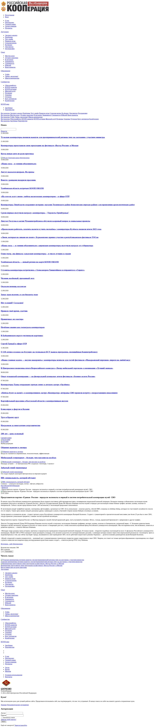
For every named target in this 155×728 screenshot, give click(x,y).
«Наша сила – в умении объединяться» (18, 164)
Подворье (8, 93)
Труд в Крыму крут (10, 417)
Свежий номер (10, 24)
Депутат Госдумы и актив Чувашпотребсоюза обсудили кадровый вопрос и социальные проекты (45, 221)
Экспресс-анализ (11, 35)
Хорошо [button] (4, 705)
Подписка (8, 28)
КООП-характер (11, 87)
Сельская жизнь (10, 43)
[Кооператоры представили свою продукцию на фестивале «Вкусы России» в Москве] (32, 563)
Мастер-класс (10, 56)
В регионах (9, 60)
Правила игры (10, 41)
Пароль (3, 715)
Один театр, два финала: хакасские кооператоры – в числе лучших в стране (36, 254)
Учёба (7, 74)
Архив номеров (10, 26)
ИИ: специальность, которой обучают (18, 478)
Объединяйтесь (10, 85)
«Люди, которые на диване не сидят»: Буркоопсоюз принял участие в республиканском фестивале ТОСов (49, 237)
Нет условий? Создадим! (12, 303)
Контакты (8, 677)
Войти (3, 721)
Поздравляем (9, 49)
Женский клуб (10, 91)
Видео (7, 669)
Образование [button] (5, 71)
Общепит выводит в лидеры (14, 447)
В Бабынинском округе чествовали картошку (22, 335)
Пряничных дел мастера (12, 319)
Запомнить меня (9, 717)
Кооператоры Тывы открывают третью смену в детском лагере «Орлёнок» (35, 384)
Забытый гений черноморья (14, 468)
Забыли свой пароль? (8, 719)
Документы (9, 47)
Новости (4, 131)
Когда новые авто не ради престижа (17, 154)
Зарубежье (9, 108)
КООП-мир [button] (5, 104)
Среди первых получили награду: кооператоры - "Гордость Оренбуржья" (35, 213)
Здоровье (8, 95)
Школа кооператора (12, 78)
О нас (7, 20)
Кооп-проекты (10, 67)
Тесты (7, 667)
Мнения (8, 671)
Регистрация (9, 15)
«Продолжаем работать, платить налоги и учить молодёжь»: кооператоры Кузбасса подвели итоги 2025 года (51, 229)
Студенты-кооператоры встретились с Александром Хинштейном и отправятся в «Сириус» (43, 270)
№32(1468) (5, 441)
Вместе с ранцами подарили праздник (18, 180)
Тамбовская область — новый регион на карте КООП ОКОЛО (30, 262)
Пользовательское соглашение (18, 705)
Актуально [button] (5, 32)
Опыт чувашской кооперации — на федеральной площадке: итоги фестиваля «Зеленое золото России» (48, 376)
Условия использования (13, 675)
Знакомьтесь (9, 61)
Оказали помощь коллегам (13, 286)
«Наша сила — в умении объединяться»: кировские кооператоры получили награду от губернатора (47, 245)
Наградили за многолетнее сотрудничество (20, 425)
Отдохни (8, 97)
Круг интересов (10, 99)
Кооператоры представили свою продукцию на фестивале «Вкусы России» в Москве (39, 145)
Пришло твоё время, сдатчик (14, 311)
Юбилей (8, 65)
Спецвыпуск (9, 63)
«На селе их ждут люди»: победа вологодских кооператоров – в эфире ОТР (35, 196)
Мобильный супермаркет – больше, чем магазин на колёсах (28, 458)
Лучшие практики (11, 58)
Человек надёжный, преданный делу (17, 278)
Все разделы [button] (5, 113)
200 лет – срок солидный (12, 434)
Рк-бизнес (8, 45)
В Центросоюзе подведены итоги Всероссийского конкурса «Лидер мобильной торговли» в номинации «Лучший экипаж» (57, 368)
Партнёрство (9, 110)
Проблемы (9, 37)
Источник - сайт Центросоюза (12, 544)
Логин (3, 713)
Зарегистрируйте (21, 725)
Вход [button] (7, 17)
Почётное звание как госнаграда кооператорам (22, 327)
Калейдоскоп (9, 101)
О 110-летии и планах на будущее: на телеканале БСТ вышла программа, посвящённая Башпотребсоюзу (49, 352)
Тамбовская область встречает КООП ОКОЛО (22, 188)
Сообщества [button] (5, 82)
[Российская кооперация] (25, 11)
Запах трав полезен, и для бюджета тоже (19, 294)
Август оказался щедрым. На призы (17, 172)
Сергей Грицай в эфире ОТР (14, 344)
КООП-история (10, 89)
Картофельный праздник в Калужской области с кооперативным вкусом (34, 401)
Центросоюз (9, 22)
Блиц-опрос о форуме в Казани (15, 409)
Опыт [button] (3, 52)
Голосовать (8, 551)
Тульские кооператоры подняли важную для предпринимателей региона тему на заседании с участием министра (53, 137)
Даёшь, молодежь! (11, 76)
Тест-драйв (9, 39)
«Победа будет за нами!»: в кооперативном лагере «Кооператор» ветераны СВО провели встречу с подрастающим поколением (59, 393)
